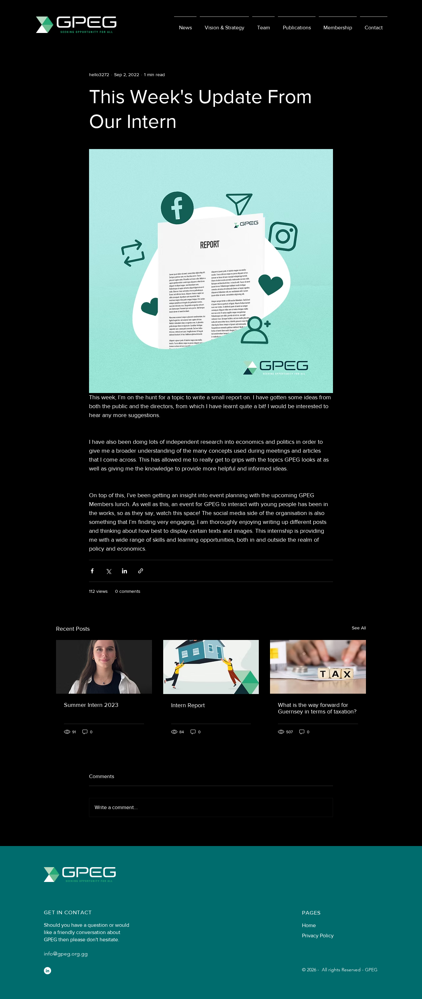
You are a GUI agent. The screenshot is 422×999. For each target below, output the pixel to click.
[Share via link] (140, 571)
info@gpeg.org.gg (66, 954)
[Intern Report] (211, 667)
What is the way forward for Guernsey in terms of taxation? (317, 708)
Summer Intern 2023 (91, 705)
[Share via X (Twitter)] (108, 571)
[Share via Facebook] (92, 571)
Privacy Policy (318, 935)
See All (359, 627)
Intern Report (188, 705)
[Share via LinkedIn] (124, 571)
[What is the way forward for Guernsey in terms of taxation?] (318, 667)
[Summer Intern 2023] (104, 667)
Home (309, 925)
